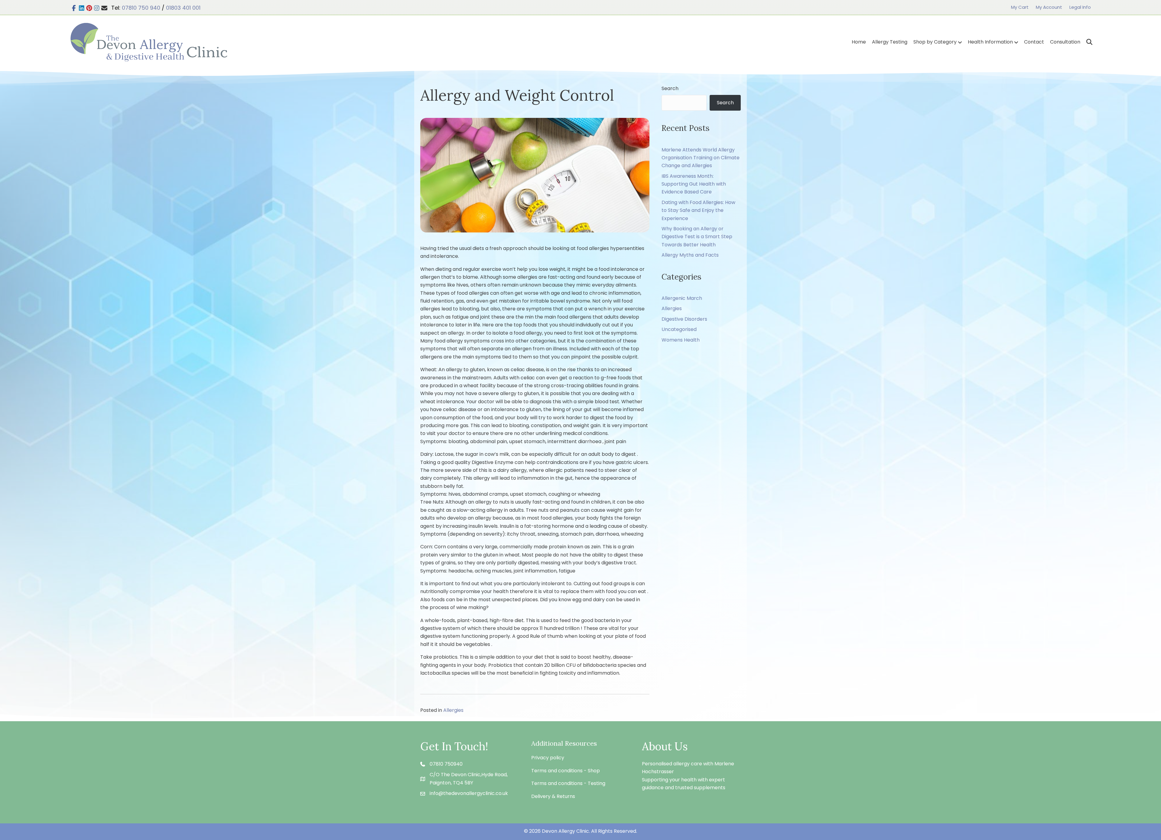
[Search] (1087, 42)
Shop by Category (935, 41)
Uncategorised (679, 329)
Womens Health (681, 339)
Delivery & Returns (553, 796)
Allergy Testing (889, 41)
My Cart (1020, 7)
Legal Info (1080, 7)
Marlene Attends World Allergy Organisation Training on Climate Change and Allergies (701, 157)
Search (670, 88)
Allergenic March (682, 298)
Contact (1034, 41)
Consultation (1065, 41)
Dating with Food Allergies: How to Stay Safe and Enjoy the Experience (698, 210)
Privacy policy (547, 757)
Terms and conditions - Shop (565, 770)
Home (859, 41)
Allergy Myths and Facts (690, 254)
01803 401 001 (183, 7)
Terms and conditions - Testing (568, 783)
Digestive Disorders (684, 319)
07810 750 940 (141, 7)
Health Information (990, 41)
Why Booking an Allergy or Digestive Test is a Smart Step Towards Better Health (697, 236)
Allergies (453, 710)
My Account (1049, 7)
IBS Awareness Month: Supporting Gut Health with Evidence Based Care (694, 184)
